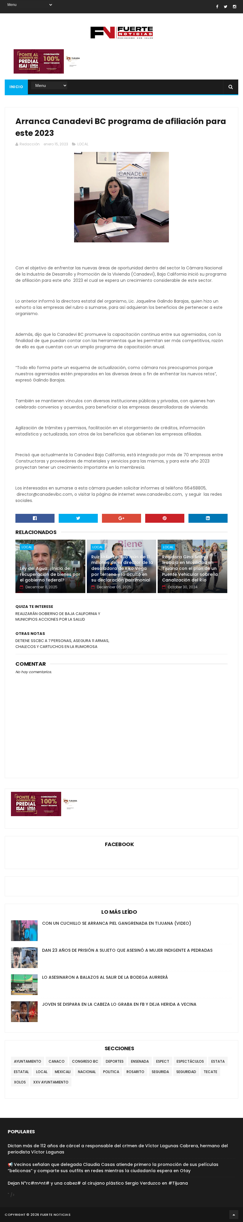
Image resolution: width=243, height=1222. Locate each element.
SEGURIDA (160, 1071)
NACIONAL (87, 1071)
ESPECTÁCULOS (190, 1061)
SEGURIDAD (186, 1071)
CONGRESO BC (85, 1061)
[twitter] (225, 6)
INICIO (16, 86)
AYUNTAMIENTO (27, 1061)
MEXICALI (63, 1071)
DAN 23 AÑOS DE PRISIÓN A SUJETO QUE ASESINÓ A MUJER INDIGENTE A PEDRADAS (127, 950)
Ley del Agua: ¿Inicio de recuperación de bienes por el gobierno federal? (50, 574)
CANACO (57, 1061)
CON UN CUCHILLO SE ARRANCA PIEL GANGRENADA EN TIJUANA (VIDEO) (116, 923)
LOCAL (82, 144)
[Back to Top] (233, 1214)
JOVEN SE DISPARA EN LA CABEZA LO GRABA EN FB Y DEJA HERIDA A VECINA (119, 1004)
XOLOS (20, 1082)
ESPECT (162, 1061)
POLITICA (111, 1071)
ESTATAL (21, 1071)
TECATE (210, 1071)
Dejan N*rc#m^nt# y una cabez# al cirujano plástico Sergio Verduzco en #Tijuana (98, 1183)
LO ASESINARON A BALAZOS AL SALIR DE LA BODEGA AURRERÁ (105, 977)
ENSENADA (140, 1061)
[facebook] (217, 6)
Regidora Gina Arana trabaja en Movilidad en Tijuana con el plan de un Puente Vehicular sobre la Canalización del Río (190, 568)
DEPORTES (115, 1061)
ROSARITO (135, 1071)
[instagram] (234, 6)
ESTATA (218, 1061)
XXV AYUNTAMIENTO (50, 1082)
